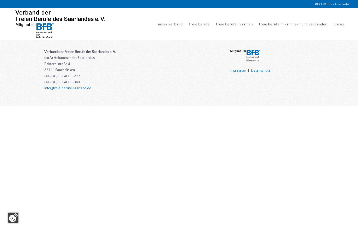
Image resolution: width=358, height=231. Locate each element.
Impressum (237, 70)
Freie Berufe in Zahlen (234, 24)
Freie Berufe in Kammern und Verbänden (293, 24)
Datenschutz (260, 70)
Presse (339, 24)
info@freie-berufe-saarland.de (334, 4)
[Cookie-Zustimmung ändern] (13, 218)
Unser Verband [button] (170, 24)
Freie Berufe (199, 24)
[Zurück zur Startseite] (60, 24)
